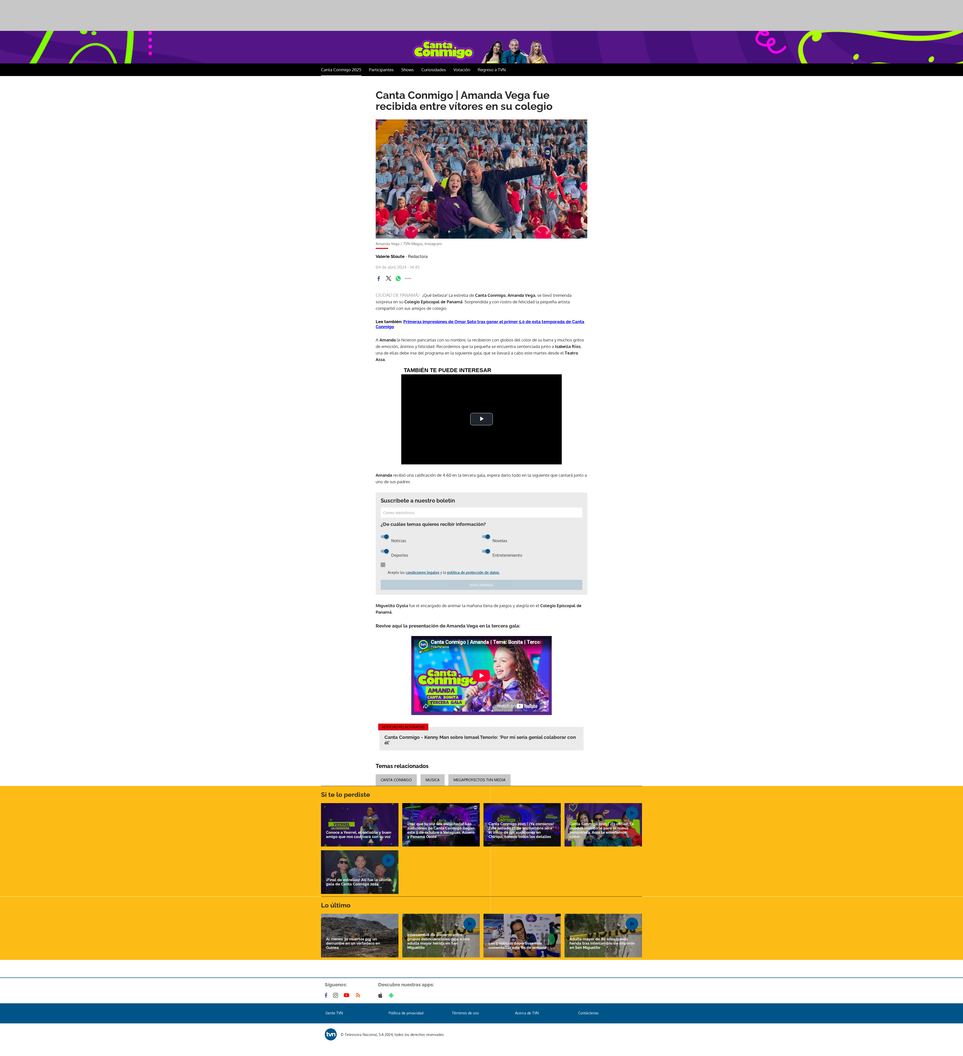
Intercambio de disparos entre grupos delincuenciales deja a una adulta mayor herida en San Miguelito (438, 941)
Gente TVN (334, 1013)
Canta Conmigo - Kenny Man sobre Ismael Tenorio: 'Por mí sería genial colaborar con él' (480, 739)
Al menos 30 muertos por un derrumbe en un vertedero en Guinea (353, 943)
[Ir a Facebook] (327, 995)
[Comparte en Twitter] (388, 278)
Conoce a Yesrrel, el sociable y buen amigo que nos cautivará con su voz (358, 834)
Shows (407, 69)
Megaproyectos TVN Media (479, 780)
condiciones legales (422, 572)
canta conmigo (396, 780)
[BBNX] (331, 1034)
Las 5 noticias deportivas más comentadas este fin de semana (517, 945)
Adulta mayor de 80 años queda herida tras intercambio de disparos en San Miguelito (602, 943)
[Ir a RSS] (359, 995)
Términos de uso (465, 1013)
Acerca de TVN (527, 1013)
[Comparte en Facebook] (379, 278)
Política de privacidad (406, 1013)
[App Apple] (381, 995)
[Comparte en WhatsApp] (398, 278)
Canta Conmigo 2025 (341, 69)
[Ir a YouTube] (347, 995)
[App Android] (392, 995)
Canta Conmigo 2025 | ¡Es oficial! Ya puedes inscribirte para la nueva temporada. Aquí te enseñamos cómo (602, 830)
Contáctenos (588, 1013)
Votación (461, 69)
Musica (433, 780)
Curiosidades (433, 69)
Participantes (381, 69)
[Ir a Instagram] (336, 995)
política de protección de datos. (473, 572)
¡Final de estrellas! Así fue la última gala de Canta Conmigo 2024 (358, 882)
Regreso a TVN (492, 69)
